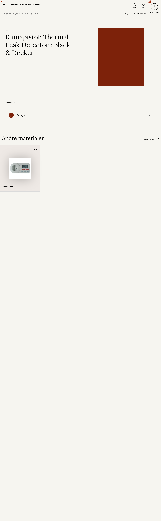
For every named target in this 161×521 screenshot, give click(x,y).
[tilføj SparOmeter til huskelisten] (35, 150)
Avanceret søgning (139, 13)
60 (14, 103)
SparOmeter (8, 186)
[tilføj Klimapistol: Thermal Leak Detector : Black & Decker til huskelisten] (7, 29)
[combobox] (65, 13)
